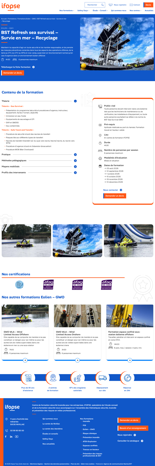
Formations (12, 19)
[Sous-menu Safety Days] (88, 10)
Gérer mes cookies (87, 464)
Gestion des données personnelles (56, 464)
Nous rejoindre (120, 5)
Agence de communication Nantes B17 (118, 464)
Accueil (4, 19)
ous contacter (110, 190)
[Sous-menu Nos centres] (140, 10)
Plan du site (75, 464)
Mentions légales (36, 464)
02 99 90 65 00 (17, 430)
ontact (136, 5)
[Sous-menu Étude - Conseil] (107, 10)
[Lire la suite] (25, 360)
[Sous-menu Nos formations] (73, 10)
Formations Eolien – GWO (27, 19)
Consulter (128, 440)
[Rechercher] (102, 5)
